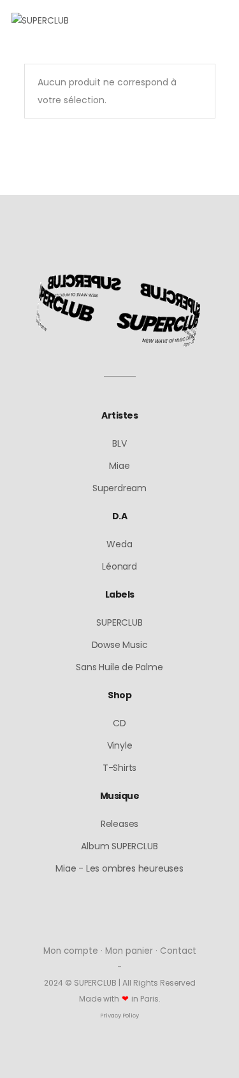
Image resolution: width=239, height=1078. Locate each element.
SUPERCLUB (119, 622)
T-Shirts (119, 767)
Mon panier (129, 951)
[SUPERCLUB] (40, 21)
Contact (178, 951)
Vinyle (120, 745)
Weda (119, 544)
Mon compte (70, 951)
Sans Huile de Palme (119, 667)
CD (119, 723)
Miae (119, 465)
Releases (119, 823)
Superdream (119, 488)
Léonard (119, 566)
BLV (119, 443)
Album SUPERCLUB (119, 846)
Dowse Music (120, 644)
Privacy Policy (119, 1015)
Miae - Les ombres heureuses (119, 868)
